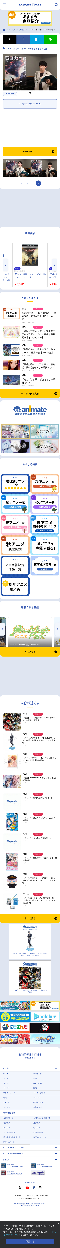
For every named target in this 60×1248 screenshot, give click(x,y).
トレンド (6, 1107)
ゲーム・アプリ (39, 1093)
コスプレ (36, 1098)
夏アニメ (36, 1123)
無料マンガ (37, 1107)
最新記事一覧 (8, 1118)
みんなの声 (37, 1083)
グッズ (5, 1088)
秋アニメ (6, 1128)
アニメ (5, 1078)
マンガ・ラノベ (9, 1093)
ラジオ (5, 1083)
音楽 (5, 1098)
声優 (35, 1078)
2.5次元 (6, 1102)
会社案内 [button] (6, 1160)
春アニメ (6, 1123)
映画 (35, 1088)
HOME (5, 1074)
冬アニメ (36, 1128)
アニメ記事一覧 (9, 1132)
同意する (30, 1241)
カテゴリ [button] (6, 1068)
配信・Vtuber (38, 1102)
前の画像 (11, 93)
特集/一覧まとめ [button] (9, 1113)
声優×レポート (8, 1142)
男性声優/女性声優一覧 (12, 1137)
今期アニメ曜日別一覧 (41, 1118)
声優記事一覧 (38, 1132)
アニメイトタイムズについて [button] (14, 1147)
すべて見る (30, 918)
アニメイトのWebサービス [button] (13, 1153)
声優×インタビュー (40, 1137)
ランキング (37, 1074)
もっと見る (30, 652)
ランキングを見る (30, 393)
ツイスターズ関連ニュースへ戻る (30, 104)
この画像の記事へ (28, 151)
